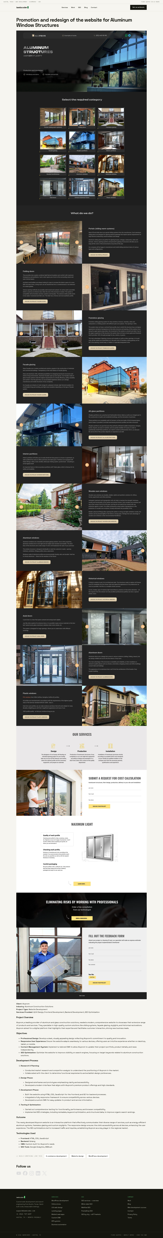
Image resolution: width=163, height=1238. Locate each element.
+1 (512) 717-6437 (23, 1214)
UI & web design (57, 1207)
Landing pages (57, 1211)
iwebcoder (21, 7)
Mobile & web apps (58, 1214)
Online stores (56, 1204)
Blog (86, 7)
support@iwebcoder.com (25, 1211)
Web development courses (137, 1207)
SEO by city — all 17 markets (91, 1214)
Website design (78, 1156)
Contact (94, 7)
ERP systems (56, 1221)
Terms (130, 1218)
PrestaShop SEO (87, 1211)
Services (65, 7)
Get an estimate (138, 7)
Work (73, 7)
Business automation (59, 1224)
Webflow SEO (85, 1207)
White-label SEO (86, 1204)
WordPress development (98, 1156)
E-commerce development (56, 1156)
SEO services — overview (90, 1201)
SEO (79, 7)
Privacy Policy (132, 1214)
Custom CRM (56, 1218)
